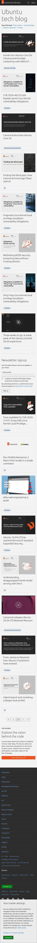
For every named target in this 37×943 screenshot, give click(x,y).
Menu (33, 3)
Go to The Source (18, 758)
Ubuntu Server (7, 814)
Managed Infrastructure (10, 859)
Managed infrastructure (10, 786)
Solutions (5, 852)
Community (13, 891)
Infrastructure (14, 856)
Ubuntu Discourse (9, 27)
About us (5, 891)
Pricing (4, 847)
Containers (5, 833)
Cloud (4, 819)
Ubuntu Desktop (8, 810)
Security (4, 824)
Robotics (5, 796)
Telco (32, 875)
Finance (4, 878)
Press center (17, 25)
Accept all (8, 937)
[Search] (28, 2)
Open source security (9, 862)
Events (20, 27)
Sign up (5, 391)
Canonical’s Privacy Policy (23, 386)
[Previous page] (8, 719)
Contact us (7, 886)
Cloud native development (11, 865)
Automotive (6, 875)
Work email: (7, 372)
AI (2, 856)
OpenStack (6, 772)
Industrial (14, 875)
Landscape (5, 828)
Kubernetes (6, 782)
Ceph (3, 777)
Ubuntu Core (6, 805)
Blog (27, 891)
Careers (22, 891)
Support (4, 842)
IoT (3, 800)
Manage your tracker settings (13, 933)
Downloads (6, 838)
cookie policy (21, 928)
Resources (5, 894)
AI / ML (4, 791)
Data (6, 856)
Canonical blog (29, 25)
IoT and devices (23, 862)
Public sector (24, 875)
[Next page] (28, 719)
